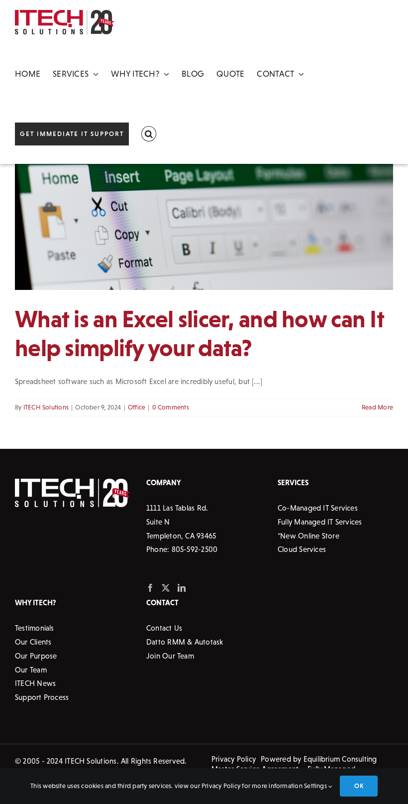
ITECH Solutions (46, 407)
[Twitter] (166, 588)
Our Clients (33, 642)
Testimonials (34, 628)
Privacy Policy (233, 759)
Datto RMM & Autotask (184, 642)
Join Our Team (170, 656)
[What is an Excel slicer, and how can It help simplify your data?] (204, 227)
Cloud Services (302, 549)
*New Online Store (308, 536)
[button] (148, 134)
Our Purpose (36, 656)
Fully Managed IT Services (320, 522)
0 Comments (170, 407)
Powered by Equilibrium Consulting (319, 759)
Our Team (31, 670)
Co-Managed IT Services (318, 508)
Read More (377, 407)
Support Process (42, 697)
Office (136, 407)
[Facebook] (150, 588)
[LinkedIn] (182, 588)
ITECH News (35, 683)
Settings (316, 786)
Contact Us (164, 628)
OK (358, 786)
